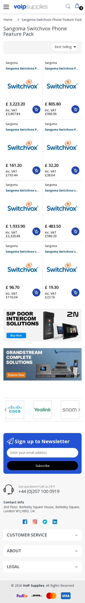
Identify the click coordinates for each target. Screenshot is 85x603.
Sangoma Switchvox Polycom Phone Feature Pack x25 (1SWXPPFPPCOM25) (62, 68)
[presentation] (5, 409)
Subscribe (43, 466)
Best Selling (63, 47)
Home (7, 19)
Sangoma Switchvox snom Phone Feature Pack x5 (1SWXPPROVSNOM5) (23, 252)
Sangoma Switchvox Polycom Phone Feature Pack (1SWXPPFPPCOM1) (62, 130)
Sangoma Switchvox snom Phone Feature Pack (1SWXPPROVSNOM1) (62, 252)
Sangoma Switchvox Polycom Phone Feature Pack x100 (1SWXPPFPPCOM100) (23, 68)
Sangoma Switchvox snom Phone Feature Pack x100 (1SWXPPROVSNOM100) (23, 190)
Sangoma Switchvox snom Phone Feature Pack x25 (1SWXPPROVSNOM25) (62, 190)
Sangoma (12, 63)
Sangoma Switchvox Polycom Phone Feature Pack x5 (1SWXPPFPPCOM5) (23, 130)
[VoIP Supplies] (31, 6)
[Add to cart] (36, 109)
